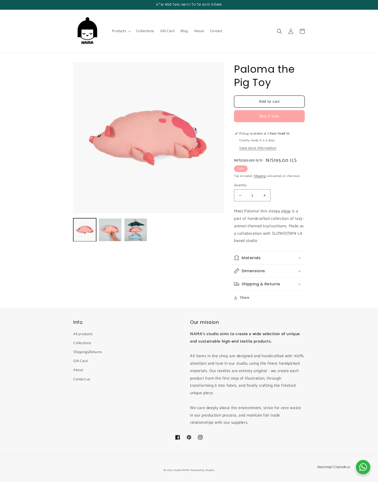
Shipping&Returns (87, 352)
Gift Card (80, 361)
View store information (257, 148)
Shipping (260, 176)
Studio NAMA (182, 470)
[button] (121, 31)
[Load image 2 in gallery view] (110, 229)
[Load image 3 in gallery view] (135, 229)
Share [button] (244, 298)
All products (83, 334)
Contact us (81, 379)
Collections (82, 343)
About (78, 370)
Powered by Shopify (203, 470)
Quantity (240, 185)
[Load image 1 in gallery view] (84, 229)
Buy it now (269, 116)
